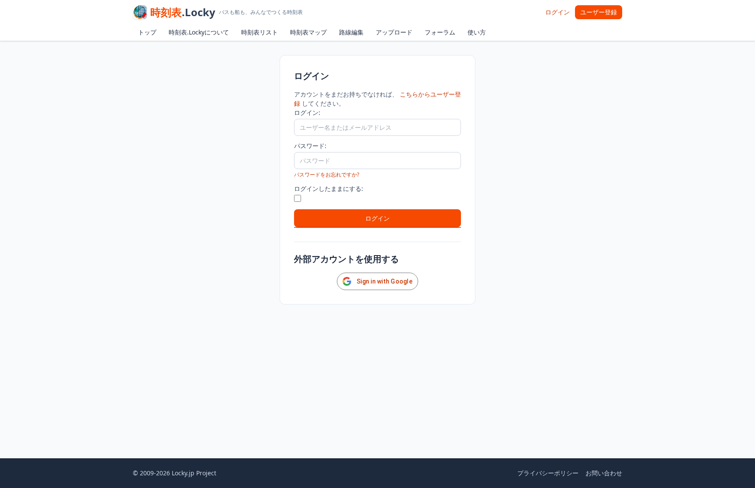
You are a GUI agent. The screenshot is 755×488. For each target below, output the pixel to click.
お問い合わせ (603, 473)
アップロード (394, 32)
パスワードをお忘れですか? (326, 174)
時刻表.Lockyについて (199, 32)
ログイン (557, 12)
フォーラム (440, 32)
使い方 (477, 32)
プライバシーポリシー (547, 473)
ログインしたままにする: (328, 188)
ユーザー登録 (598, 12)
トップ (147, 32)
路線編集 (351, 32)
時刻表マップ (308, 32)
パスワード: (310, 146)
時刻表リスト (259, 32)
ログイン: (307, 112)
